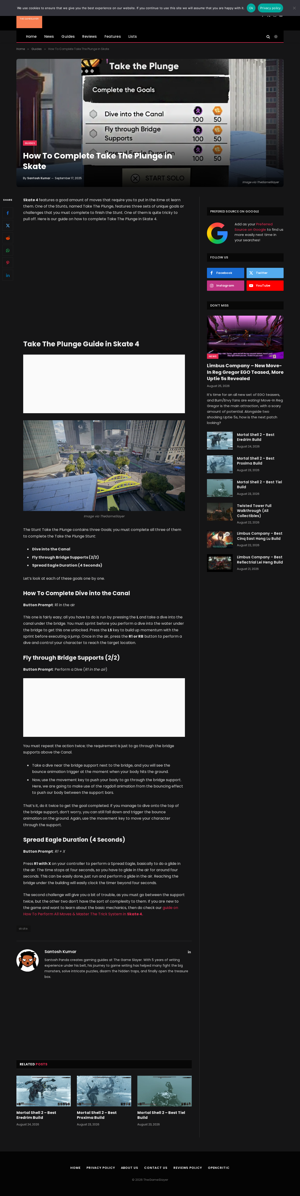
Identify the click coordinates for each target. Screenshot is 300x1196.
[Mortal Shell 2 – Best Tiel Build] (164, 1091)
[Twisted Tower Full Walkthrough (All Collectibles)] (220, 512)
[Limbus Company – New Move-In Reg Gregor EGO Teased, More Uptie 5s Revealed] (245, 337)
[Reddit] (7, 237)
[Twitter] (7, 225)
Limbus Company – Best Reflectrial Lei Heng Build (260, 559)
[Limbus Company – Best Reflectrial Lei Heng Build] (220, 563)
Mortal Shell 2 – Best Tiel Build (161, 1115)
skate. (23, 928)
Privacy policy (270, 8)
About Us (129, 1168)
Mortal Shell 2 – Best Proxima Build (97, 1115)
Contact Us (156, 1168)
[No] (294, 8)
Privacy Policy (100, 1168)
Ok (251, 8)
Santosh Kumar (38, 178)
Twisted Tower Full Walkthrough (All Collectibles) (254, 510)
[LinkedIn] (7, 275)
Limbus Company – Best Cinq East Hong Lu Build (259, 536)
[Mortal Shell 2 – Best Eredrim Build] (43, 1091)
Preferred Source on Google (254, 227)
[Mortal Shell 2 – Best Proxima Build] (104, 1091)
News (49, 36)
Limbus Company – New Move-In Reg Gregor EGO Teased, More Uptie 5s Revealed (245, 372)
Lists (132, 36)
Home (31, 36)
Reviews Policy (187, 1168)
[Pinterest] (7, 262)
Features (113, 36)
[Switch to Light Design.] (275, 36)
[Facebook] (7, 213)
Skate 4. (135, 914)
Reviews (89, 36)
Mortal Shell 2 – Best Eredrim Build (36, 1115)
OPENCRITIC (219, 1168)
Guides (68, 36)
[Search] (268, 36)
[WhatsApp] (7, 250)
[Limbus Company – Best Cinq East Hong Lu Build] (220, 539)
